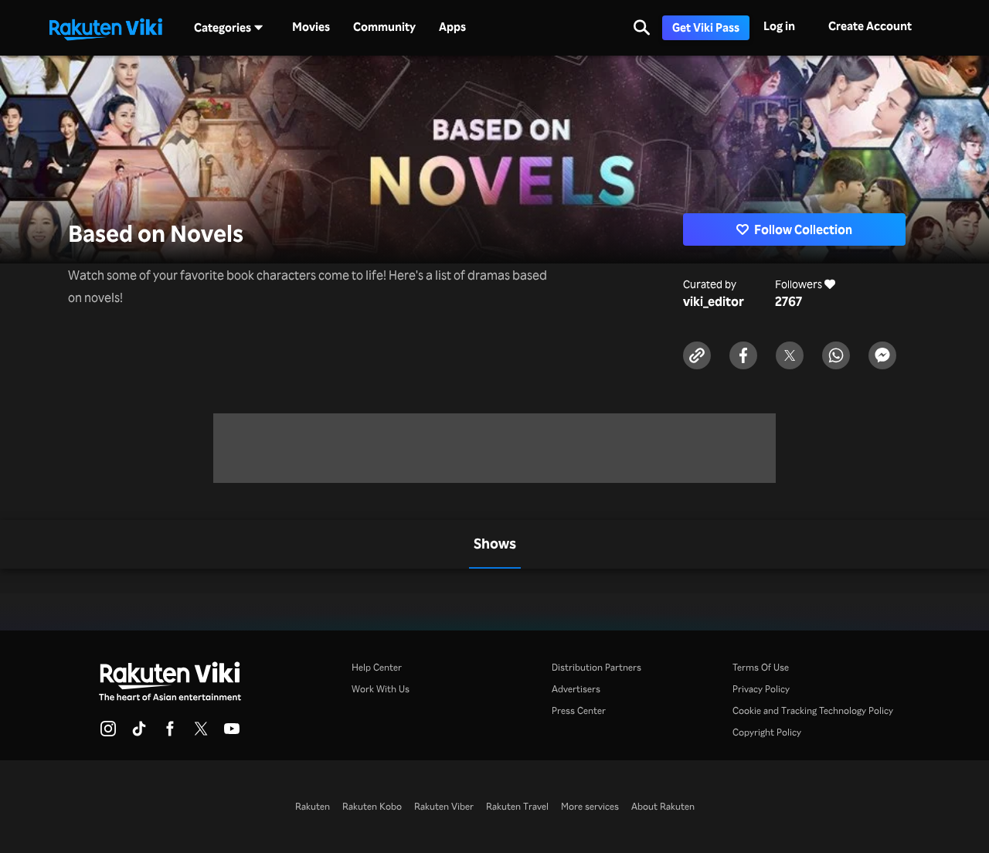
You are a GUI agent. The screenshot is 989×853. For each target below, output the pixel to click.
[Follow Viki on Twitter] (201, 733)
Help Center (377, 667)
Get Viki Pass (705, 27)
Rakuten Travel (517, 806)
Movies (311, 27)
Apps (452, 27)
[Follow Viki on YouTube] (232, 733)
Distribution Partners (596, 667)
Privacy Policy (761, 689)
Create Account (870, 26)
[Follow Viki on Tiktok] (139, 733)
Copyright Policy (766, 732)
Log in (779, 26)
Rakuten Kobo (372, 806)
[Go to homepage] (105, 28)
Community (384, 27)
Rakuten (312, 806)
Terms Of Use (760, 667)
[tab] (495, 544)
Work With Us (381, 689)
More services (590, 806)
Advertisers (576, 689)
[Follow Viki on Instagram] (108, 733)
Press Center (579, 710)
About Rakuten (663, 806)
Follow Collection (803, 229)
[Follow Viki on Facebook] (170, 733)
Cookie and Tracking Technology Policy (812, 710)
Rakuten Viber (444, 806)
